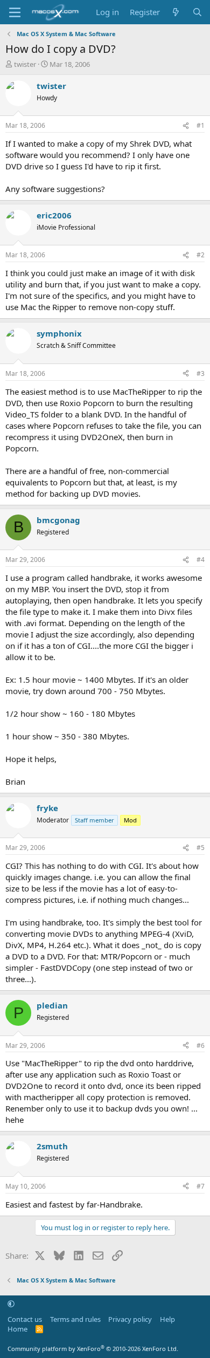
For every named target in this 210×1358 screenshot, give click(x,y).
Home (17, 1329)
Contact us (25, 1319)
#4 (201, 559)
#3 (201, 373)
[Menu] (14, 12)
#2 (201, 254)
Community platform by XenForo (93, 1349)
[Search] (197, 12)
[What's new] (175, 12)
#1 (201, 125)
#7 (201, 1186)
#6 (201, 1045)
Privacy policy (130, 1319)
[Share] (186, 126)
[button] (11, 1303)
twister (25, 64)
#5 (201, 847)
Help (167, 1319)
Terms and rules (75, 1319)
